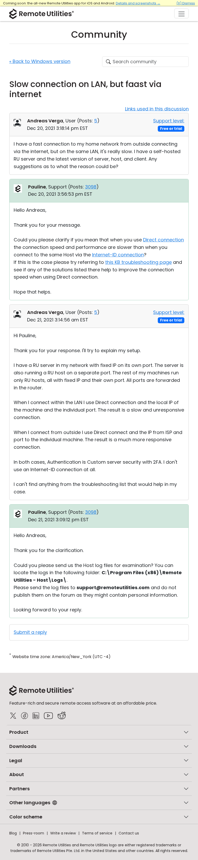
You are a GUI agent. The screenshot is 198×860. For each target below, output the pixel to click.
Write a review (63, 833)
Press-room (33, 833)
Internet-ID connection (118, 254)
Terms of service (97, 833)
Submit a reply (30, 632)
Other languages (29, 802)
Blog (13, 833)
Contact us (129, 833)
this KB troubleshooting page (138, 262)
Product (18, 732)
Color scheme (25, 817)
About (16, 774)
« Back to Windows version (39, 61)
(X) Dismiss (185, 3)
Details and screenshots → (138, 3)
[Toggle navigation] (181, 13)
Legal (15, 760)
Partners (19, 788)
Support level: (168, 120)
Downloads (22, 746)
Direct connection (163, 239)
